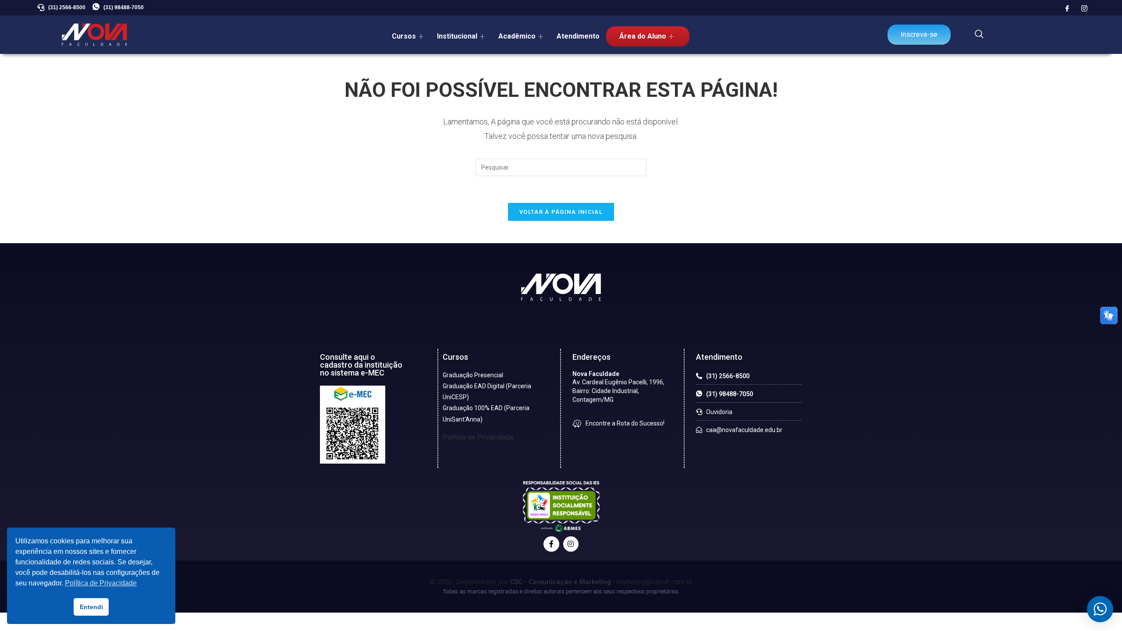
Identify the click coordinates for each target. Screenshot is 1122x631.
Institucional (457, 36)
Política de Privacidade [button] (101, 583)
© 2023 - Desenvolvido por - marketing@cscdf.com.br (561, 582)
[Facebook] (1067, 8)
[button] (979, 34)
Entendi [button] (91, 606)
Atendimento (578, 36)
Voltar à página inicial (561, 212)
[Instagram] (1084, 8)
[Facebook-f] (551, 544)
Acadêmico (517, 36)
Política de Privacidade (478, 437)
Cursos (404, 36)
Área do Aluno (642, 36)
